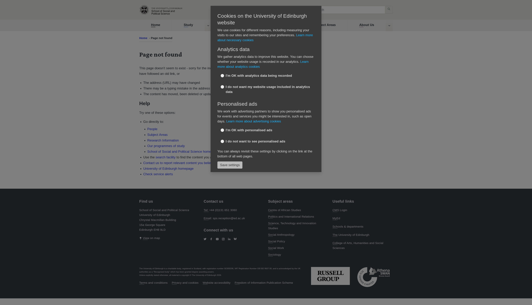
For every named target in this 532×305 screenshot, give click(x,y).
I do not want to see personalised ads (255, 141)
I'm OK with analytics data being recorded (259, 75)
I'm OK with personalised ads (249, 130)
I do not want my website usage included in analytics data (268, 89)
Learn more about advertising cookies (253, 121)
